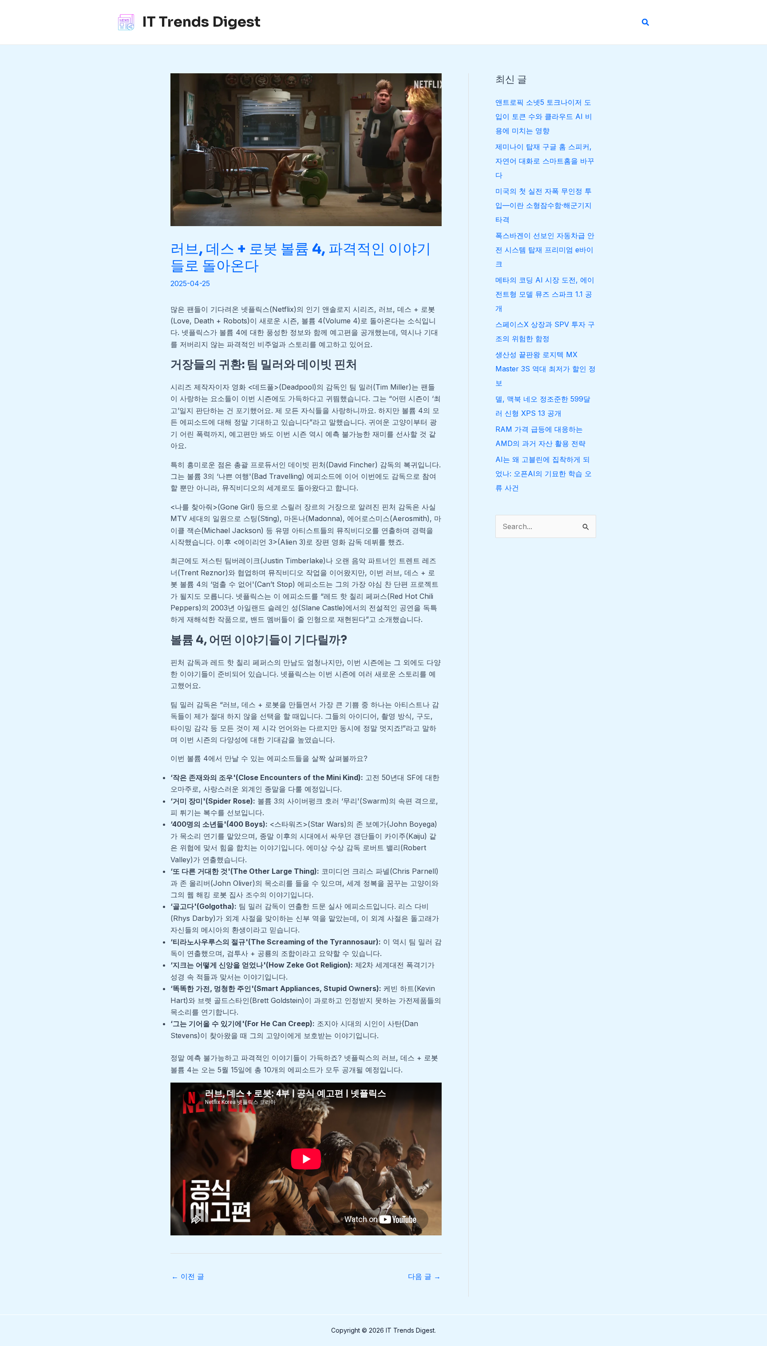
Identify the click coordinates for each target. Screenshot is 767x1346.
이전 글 (187, 1276)
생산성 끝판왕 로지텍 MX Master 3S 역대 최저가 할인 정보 (545, 368)
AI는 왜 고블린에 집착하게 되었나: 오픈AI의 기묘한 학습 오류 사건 (543, 473)
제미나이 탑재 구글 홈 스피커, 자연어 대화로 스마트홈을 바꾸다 (544, 160)
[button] (646, 22)
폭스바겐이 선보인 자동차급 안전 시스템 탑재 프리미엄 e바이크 (544, 249)
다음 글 (424, 1276)
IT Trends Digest (201, 22)
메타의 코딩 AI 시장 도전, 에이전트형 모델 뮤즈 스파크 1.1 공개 (544, 294)
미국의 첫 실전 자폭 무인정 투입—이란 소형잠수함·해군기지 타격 (543, 205)
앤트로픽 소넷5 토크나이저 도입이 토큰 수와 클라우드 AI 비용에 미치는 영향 (543, 116)
